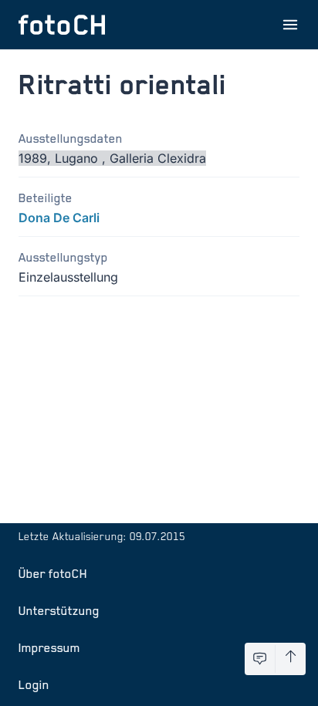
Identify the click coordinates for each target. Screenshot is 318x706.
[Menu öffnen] (290, 25)
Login (34, 684)
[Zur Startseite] (62, 24)
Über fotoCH (53, 573)
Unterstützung (59, 610)
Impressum (49, 647)
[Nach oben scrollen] (291, 659)
